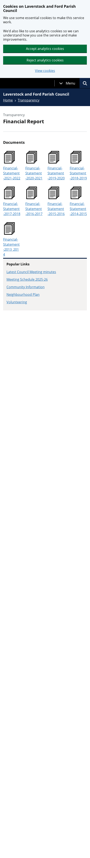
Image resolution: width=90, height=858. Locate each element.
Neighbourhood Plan (23, 294)
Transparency (28, 100)
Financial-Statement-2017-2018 (11, 208)
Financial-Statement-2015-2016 (56, 208)
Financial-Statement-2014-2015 (78, 208)
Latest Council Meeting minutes (31, 272)
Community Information (25, 287)
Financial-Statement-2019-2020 (56, 173)
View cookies (45, 71)
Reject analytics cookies (45, 60)
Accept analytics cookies (45, 48)
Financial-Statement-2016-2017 (33, 208)
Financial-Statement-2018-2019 (78, 173)
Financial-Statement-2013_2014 (11, 247)
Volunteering (16, 302)
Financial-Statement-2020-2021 (33, 173)
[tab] (67, 83)
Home (8, 100)
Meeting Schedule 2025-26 (27, 279)
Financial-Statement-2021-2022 (11, 173)
